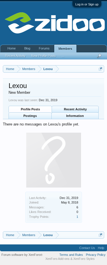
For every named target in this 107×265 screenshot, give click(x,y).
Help (101, 248)
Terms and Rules (71, 254)
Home (11, 48)
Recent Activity (75, 109)
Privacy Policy (96, 254)
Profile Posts (30, 109)
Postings (30, 115)
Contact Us (87, 248)
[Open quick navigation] (100, 69)
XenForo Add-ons (57, 258)
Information (75, 115)
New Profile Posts (43, 55)
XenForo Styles (84, 258)
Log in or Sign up (86, 4)
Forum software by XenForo (22, 254)
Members (65, 48)
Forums (44, 48)
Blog (27, 48)
